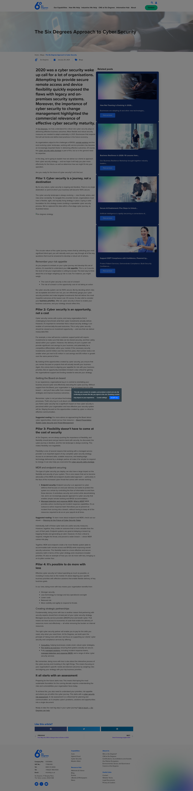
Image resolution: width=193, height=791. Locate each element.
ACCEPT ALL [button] (114, 398)
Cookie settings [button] (102, 398)
